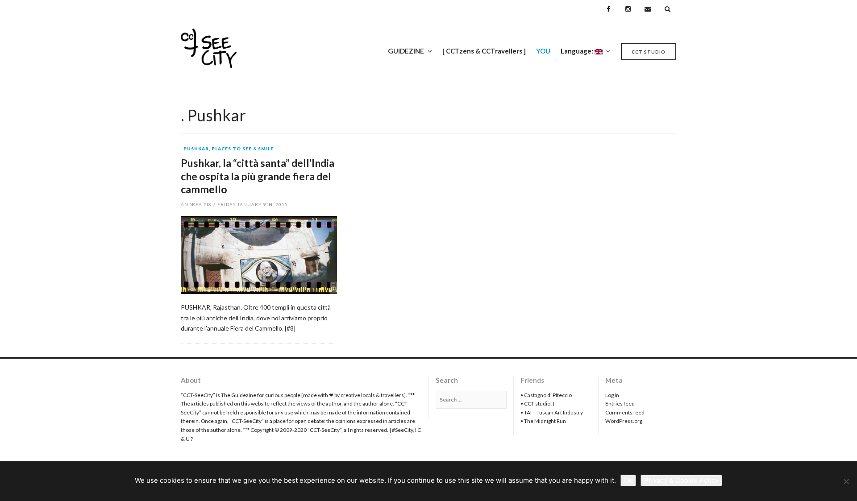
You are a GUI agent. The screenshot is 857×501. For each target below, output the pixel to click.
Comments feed (625, 412)
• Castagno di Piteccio (546, 395)
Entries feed (620, 403)
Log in (612, 395)
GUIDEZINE (406, 51)
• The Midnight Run (543, 421)
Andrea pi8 (196, 204)
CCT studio (649, 51)
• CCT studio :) (537, 403)
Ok (628, 480)
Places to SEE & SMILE (243, 149)
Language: (578, 51)
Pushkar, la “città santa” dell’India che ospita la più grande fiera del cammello (257, 176)
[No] (845, 481)
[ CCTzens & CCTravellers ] (484, 51)
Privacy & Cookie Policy (681, 480)
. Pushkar (195, 149)
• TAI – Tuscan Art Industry (551, 412)
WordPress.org (623, 421)
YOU (543, 51)
